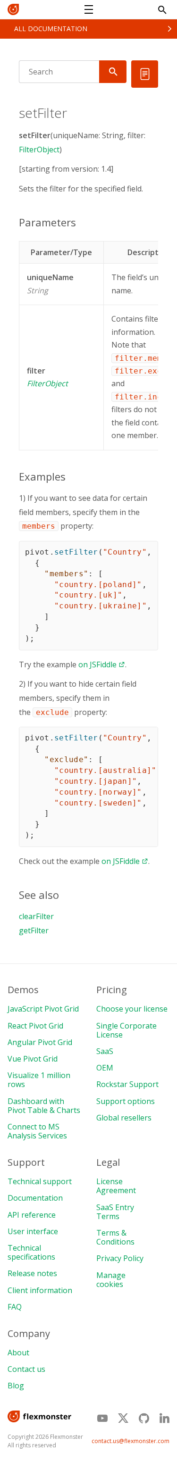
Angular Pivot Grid (40, 1042)
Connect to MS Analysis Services (37, 1131)
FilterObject (39, 149)
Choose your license (132, 1009)
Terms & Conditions (115, 1237)
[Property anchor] (77, 277)
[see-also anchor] (63, 895)
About (18, 1352)
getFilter (34, 930)
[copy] (147, 551)
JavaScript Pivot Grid (43, 1009)
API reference (32, 1215)
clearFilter (36, 916)
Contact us (26, 1369)
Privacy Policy (119, 1258)
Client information (40, 1290)
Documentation (35, 1198)
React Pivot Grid (35, 1026)
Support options (125, 1101)
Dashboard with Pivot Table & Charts (44, 1105)
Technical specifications (31, 1252)
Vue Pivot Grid (33, 1059)
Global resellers (124, 1117)
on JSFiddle (97, 664)
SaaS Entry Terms (115, 1211)
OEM (104, 1068)
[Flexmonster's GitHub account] (144, 1418)
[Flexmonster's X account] (123, 1418)
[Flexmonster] (17, 9)
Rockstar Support (127, 1084)
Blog (16, 1385)
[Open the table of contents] (144, 74)
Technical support (40, 1181)
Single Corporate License (126, 1030)
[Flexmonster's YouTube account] (102, 1418)
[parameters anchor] (80, 222)
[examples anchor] (70, 476)
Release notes (32, 1273)
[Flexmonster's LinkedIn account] (164, 1418)
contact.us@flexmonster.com (130, 1441)
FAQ (15, 1307)
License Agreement (116, 1185)
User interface (33, 1231)
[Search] (112, 71)
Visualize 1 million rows (39, 1079)
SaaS (104, 1051)
